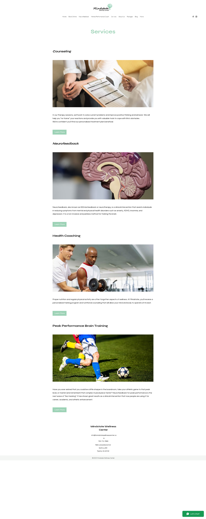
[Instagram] (196, 17)
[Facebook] (193, 17)
